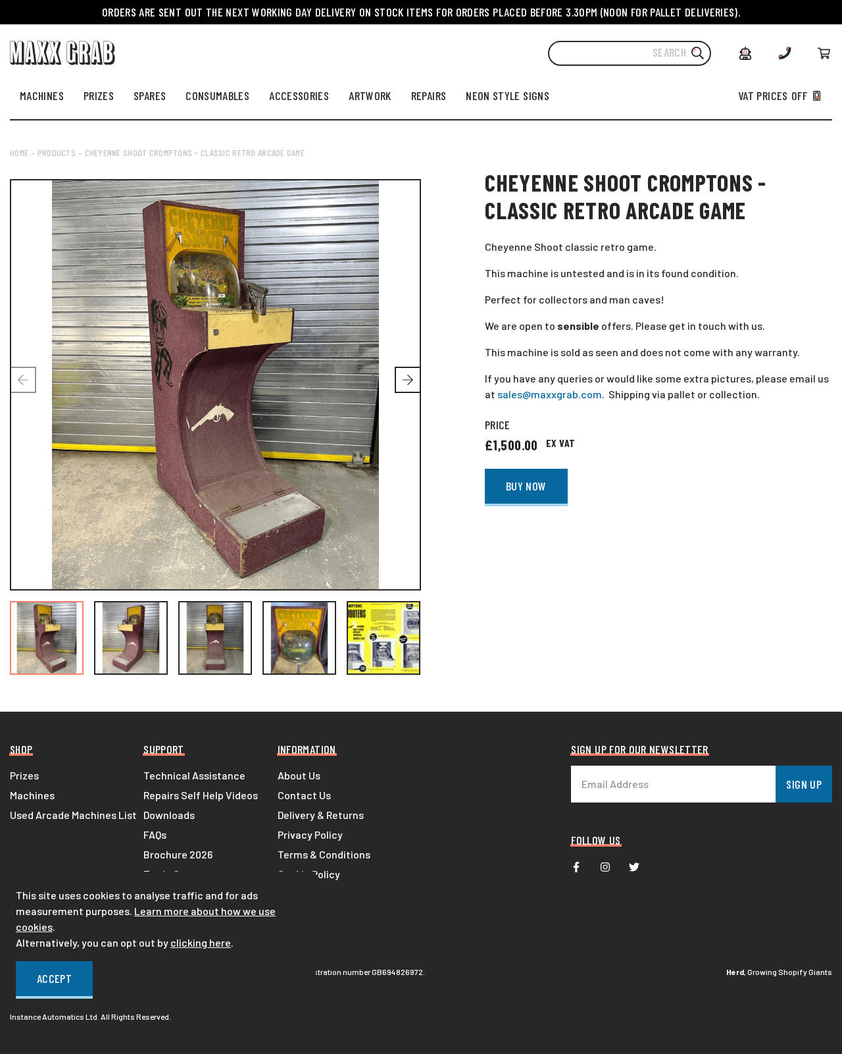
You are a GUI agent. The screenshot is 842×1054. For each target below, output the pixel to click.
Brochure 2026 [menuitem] (177, 854)
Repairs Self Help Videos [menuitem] (200, 795)
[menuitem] (42, 95)
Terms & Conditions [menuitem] (324, 854)
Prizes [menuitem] (24, 775)
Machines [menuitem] (32, 795)
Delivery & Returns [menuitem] (321, 814)
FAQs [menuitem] (154, 834)
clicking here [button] (200, 942)
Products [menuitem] (56, 152)
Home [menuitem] (19, 152)
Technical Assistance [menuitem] (194, 775)
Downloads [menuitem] (169, 814)
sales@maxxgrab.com (549, 394)
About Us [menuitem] (299, 775)
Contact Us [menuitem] (304, 795)
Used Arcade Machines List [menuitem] (73, 814)
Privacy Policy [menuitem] (310, 834)
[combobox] (629, 53)
